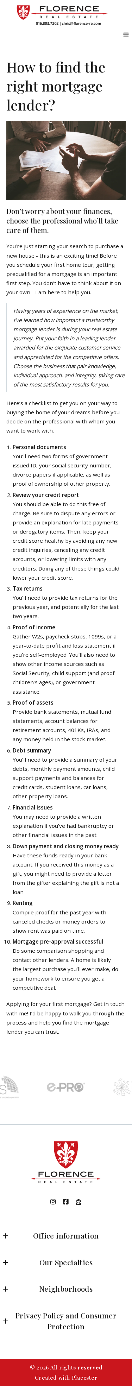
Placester (85, 1377)
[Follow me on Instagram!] (53, 1202)
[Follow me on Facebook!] (66, 1202)
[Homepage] (66, 1163)
